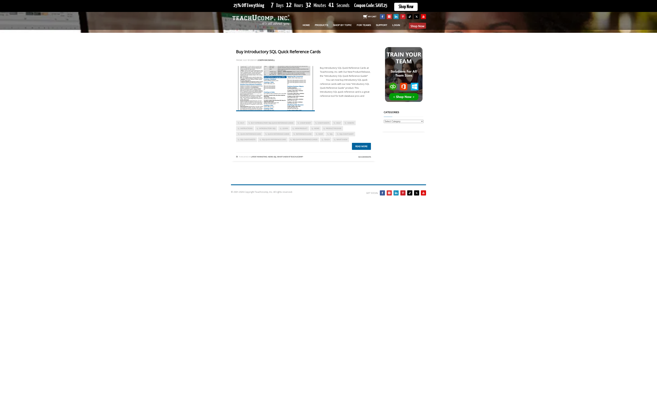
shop (320, 134)
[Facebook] (382, 16)
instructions (246, 128)
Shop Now (405, 6)
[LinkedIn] (396, 16)
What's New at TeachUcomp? (290, 157)
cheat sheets (323, 123)
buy (242, 123)
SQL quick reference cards (305, 139)
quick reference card (250, 134)
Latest (253, 157)
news (316, 128)
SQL (331, 134)
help (338, 123)
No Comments (364, 157)
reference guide (304, 134)
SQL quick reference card (274, 139)
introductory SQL (267, 128)
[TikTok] (409, 16)
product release (333, 128)
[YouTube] (423, 16)
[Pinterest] (402, 16)
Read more (361, 146)
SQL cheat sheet (346, 134)
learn (285, 128)
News (270, 157)
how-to (350, 123)
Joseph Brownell (266, 60)
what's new (342, 139)
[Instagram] (389, 16)
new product (301, 128)
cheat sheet (305, 123)
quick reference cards (278, 134)
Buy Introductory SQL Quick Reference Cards (278, 51)
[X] (416, 16)
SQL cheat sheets (247, 139)
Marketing (262, 157)
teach (327, 139)
